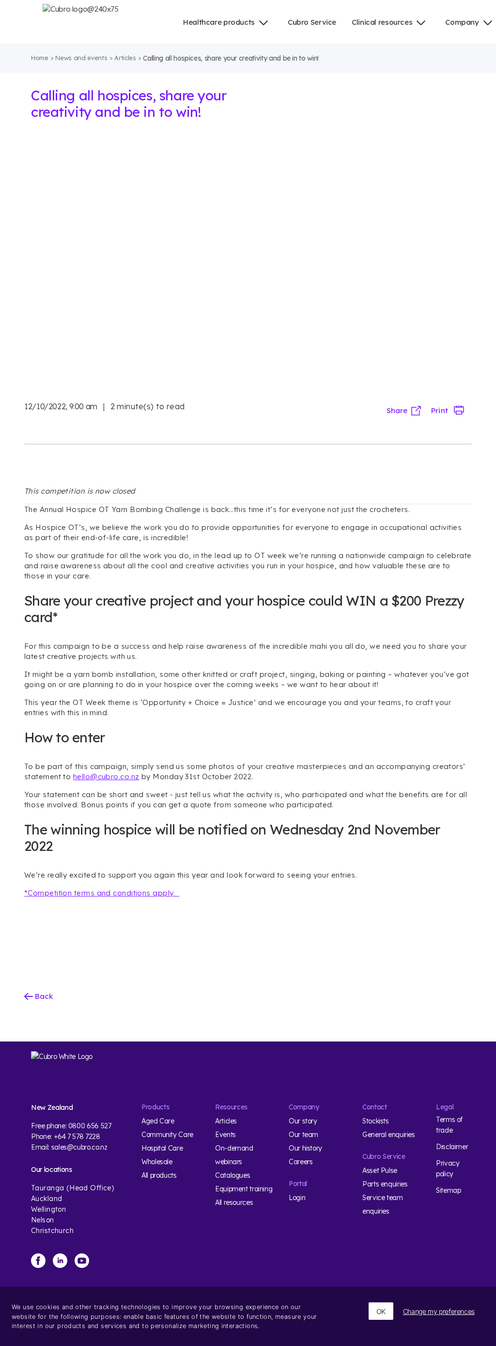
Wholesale (156, 1161)
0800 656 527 (89, 1126)
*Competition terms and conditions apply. (101, 892)
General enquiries (388, 1134)
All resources (234, 1202)
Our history (305, 1148)
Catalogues (232, 1175)
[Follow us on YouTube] (82, 1260)
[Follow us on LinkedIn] (60, 1260)
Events (225, 1134)
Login (297, 1197)
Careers (300, 1161)
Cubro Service (312, 22)
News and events (81, 58)
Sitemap (448, 1190)
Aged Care (157, 1121)
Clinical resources (382, 22)
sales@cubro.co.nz (79, 1147)
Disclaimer (452, 1146)
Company (462, 22)
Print (439, 410)
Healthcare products (219, 22)
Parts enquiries (384, 1184)
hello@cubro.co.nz (106, 776)
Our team (303, 1134)
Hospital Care (162, 1148)
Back (43, 996)
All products (159, 1175)
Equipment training (243, 1189)
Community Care (167, 1134)
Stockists (375, 1121)
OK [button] (381, 1311)
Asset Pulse (379, 1170)
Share (397, 410)
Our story (303, 1121)
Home (39, 58)
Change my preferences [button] (439, 1311)
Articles (125, 58)
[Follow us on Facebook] (38, 1260)
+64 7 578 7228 (77, 1136)
